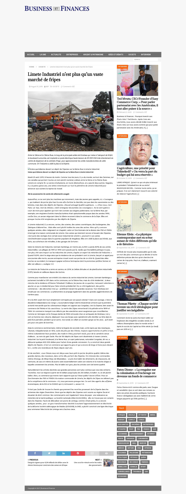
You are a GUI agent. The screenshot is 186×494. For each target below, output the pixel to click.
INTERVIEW (146, 54)
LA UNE (43, 54)
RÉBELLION (122, 467)
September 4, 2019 (126, 383)
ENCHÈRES (136, 424)
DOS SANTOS (123, 424)
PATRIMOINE (146, 452)
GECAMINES (122, 434)
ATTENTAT (142, 415)
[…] (146, 127)
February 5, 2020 (125, 112)
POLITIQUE (122, 457)
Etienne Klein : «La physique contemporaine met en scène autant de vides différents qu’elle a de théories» (137, 239)
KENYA (120, 438)
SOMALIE (133, 467)
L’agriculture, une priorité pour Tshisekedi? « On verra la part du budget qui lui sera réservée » (137, 171)
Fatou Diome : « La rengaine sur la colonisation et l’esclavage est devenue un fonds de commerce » (137, 374)
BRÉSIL (152, 415)
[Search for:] (145, 59)
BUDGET (121, 420)
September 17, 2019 (126, 313)
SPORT (143, 467)
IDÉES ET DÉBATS (115, 54)
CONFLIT (131, 420)
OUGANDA (122, 452)
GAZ (154, 429)
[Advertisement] (93, 33)
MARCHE (143, 443)
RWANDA (145, 462)
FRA (138, 429)
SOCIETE (132, 54)
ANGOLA (131, 415)
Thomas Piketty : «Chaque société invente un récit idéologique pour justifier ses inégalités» (137, 307)
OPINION (147, 448)
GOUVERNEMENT (137, 434)
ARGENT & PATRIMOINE (93, 54)
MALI (134, 443)
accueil (31, 54)
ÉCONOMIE (122, 476)
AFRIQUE (121, 415)
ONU (139, 448)
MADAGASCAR (123, 443)
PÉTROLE (133, 457)
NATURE (131, 448)
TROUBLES (137, 471)
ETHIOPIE (122, 429)
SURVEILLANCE (123, 471)
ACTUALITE (56, 54)
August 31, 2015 (37, 86)
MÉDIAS (121, 448)
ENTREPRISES (72, 54)
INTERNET (151, 434)
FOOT (131, 429)
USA (146, 471)
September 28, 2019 (126, 247)
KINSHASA (130, 438)
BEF (47, 86)
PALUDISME (134, 452)
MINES (152, 443)
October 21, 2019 (125, 178)
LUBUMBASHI (143, 438)
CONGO (141, 420)
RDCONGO (122, 462)
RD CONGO (134, 462)
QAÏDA (143, 457)
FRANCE (146, 429)
